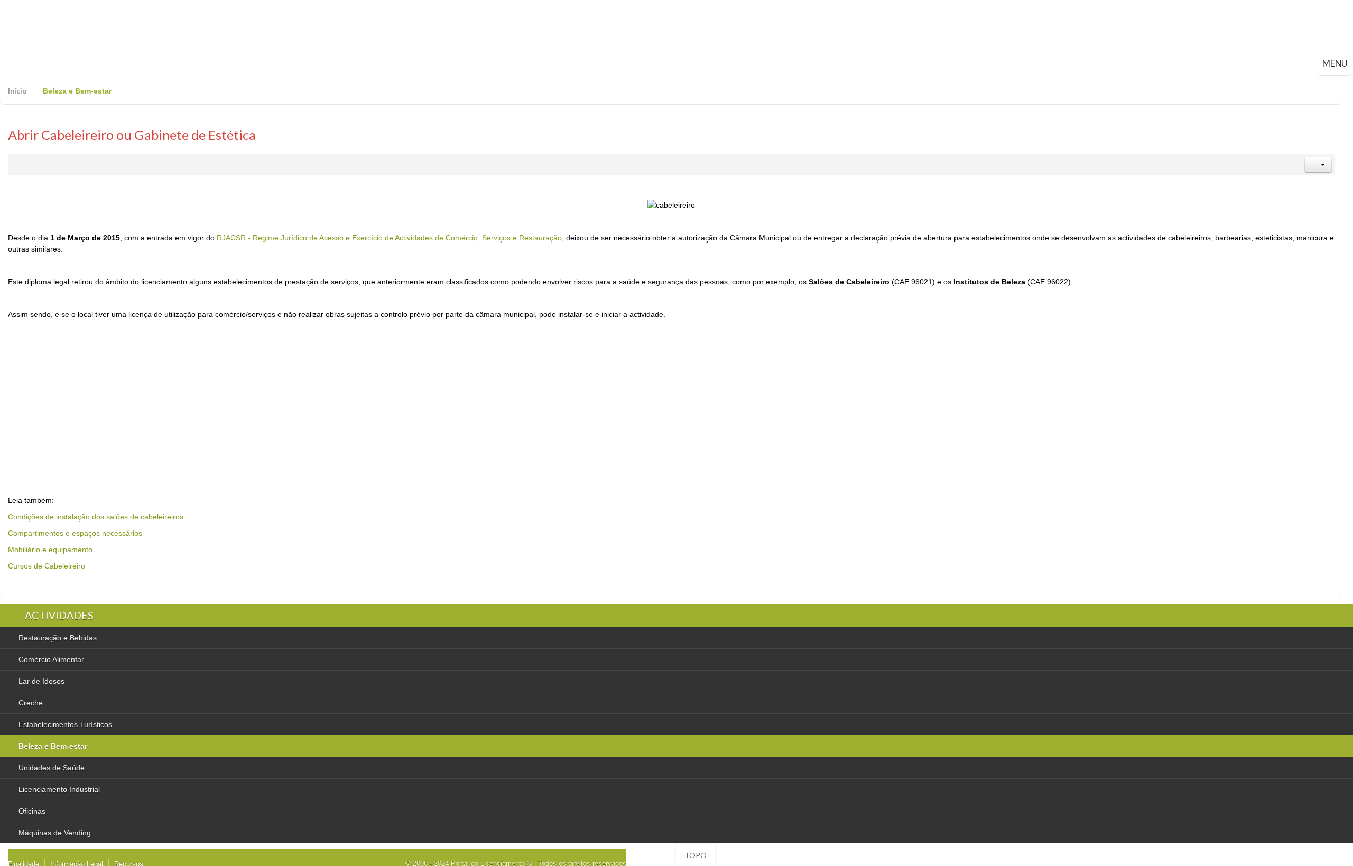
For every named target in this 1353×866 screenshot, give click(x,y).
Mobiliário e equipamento (50, 549)
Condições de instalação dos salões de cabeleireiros (95, 517)
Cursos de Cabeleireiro (46, 566)
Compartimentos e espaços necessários (75, 533)
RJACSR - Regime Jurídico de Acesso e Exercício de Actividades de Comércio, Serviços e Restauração (389, 238)
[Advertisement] (228, 399)
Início (17, 90)
